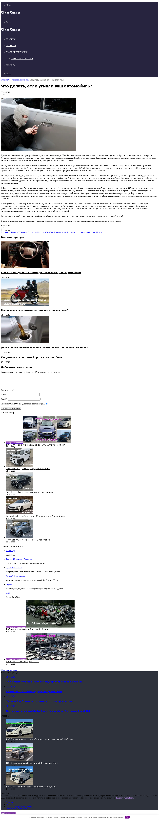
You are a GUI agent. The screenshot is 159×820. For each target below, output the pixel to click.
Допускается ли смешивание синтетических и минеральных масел (44, 347)
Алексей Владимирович (16, 576)
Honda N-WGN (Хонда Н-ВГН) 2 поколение (28, 540)
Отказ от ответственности (17, 809)
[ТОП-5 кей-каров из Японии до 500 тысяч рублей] (19, 761)
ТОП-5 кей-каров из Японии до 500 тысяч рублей (32, 763)
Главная (11, 39)
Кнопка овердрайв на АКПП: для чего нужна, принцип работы (41, 272)
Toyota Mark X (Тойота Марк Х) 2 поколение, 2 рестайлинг (36, 516)
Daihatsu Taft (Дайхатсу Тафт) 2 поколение (28, 468)
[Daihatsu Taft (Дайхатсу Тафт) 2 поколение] (19, 466)
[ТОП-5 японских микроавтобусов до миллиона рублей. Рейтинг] (19, 737)
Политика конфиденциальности (19, 806)
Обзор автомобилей (17, 52)
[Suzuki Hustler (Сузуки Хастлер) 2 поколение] (19, 490)
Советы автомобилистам (18, 80)
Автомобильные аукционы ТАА (22, 661)
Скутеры (10, 65)
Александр (10, 551)
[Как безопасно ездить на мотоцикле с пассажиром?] (25, 305)
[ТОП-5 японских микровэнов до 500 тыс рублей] (19, 784)
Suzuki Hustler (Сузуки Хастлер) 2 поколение (29, 492)
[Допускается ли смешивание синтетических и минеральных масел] (25, 343)
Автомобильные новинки (22, 59)
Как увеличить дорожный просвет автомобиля (31, 357)
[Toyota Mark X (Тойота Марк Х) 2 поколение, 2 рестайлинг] (19, 514)
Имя (3, 394)
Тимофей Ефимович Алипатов (19, 559)
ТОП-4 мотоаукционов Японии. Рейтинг (27, 629)
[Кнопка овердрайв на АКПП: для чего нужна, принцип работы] (25, 267)
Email (4, 399)
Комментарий (7, 390)
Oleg (8, 593)
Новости (11, 46)
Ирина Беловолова (14, 567)
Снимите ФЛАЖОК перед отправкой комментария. (23, 404)
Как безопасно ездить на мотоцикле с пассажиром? (35, 310)
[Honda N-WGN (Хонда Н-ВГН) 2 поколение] (19, 537)
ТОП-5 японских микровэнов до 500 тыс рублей (31, 787)
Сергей (9, 584)
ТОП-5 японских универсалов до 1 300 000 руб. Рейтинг (35, 445)
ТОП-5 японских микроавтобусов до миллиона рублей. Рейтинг (39, 739)
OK (127, 817)
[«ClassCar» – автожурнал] (10, 14)
